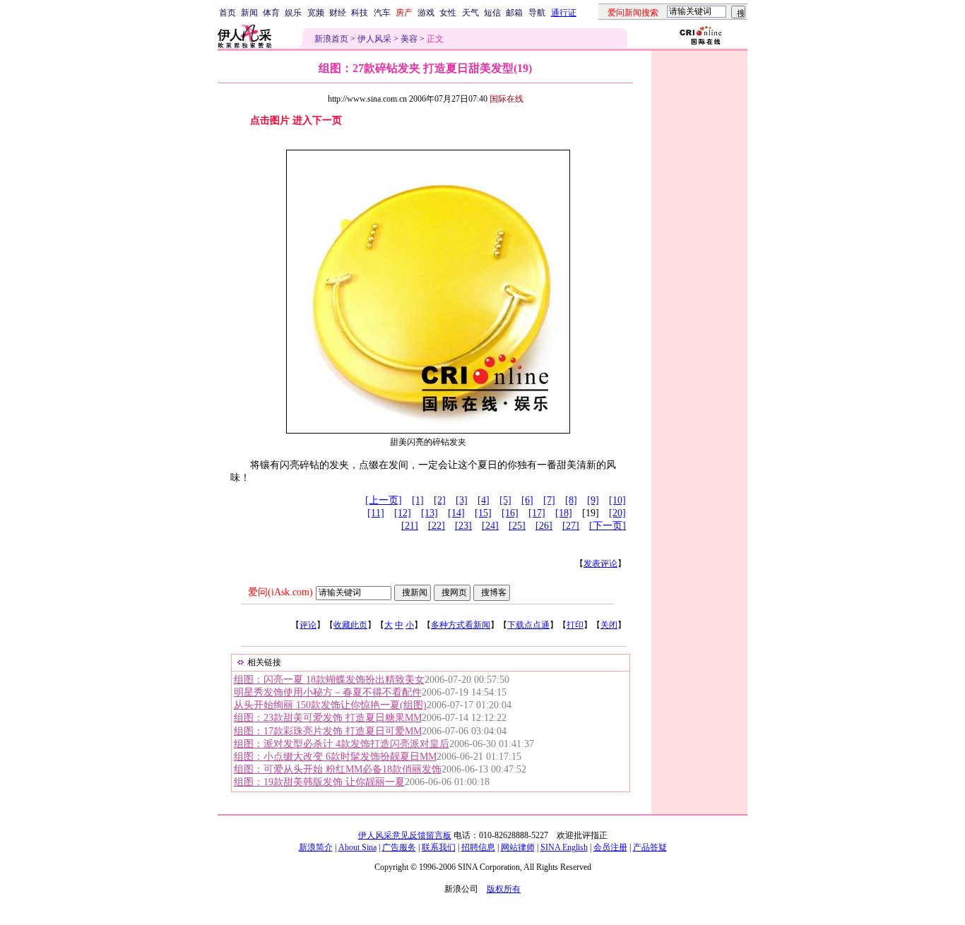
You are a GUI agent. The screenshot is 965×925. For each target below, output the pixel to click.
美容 (409, 39)
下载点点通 (528, 625)
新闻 (249, 13)
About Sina (357, 847)
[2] (440, 500)
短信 (492, 13)
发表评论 (600, 563)
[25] (517, 525)
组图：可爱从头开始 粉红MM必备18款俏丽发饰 (338, 769)
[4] (484, 500)
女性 (447, 13)
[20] (617, 513)
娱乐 (293, 13)
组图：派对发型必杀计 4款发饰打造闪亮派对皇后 (341, 744)
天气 (470, 13)
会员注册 (610, 847)
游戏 (426, 13)
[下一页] (607, 525)
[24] (490, 525)
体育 (271, 13)
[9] (593, 500)
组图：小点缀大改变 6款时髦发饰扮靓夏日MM (335, 756)
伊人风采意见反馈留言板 (404, 835)
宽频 (315, 13)
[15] (483, 513)
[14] (456, 513)
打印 (575, 625)
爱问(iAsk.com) (280, 592)
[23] (463, 525)
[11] (375, 513)
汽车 (382, 13)
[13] (429, 513)
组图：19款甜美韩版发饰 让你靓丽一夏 (319, 782)
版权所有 (504, 889)
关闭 (608, 625)
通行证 (563, 13)
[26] (543, 525)
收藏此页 (350, 625)
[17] (536, 513)
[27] (570, 525)
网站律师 (518, 847)
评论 (308, 625)
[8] (571, 500)
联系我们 (439, 847)
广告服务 (399, 847)
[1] (418, 500)
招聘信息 (478, 847)
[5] (505, 500)
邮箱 (514, 13)
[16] (510, 513)
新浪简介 (316, 847)
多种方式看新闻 (460, 625)
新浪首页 (331, 39)
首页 (227, 13)
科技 (359, 13)
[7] (549, 500)
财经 (337, 13)
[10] (617, 500)
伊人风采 (374, 39)
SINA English (564, 847)
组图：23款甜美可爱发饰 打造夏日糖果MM (328, 717)
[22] (436, 525)
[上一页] (383, 500)
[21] (409, 525)
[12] (402, 513)
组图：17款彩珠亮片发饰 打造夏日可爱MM (328, 731)
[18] (563, 513)
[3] (462, 500)
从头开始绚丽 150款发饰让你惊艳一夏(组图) (330, 705)
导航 (536, 13)
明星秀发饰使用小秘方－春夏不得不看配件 (328, 692)
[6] (527, 500)
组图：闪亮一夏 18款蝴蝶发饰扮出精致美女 (329, 679)
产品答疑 (650, 847)
